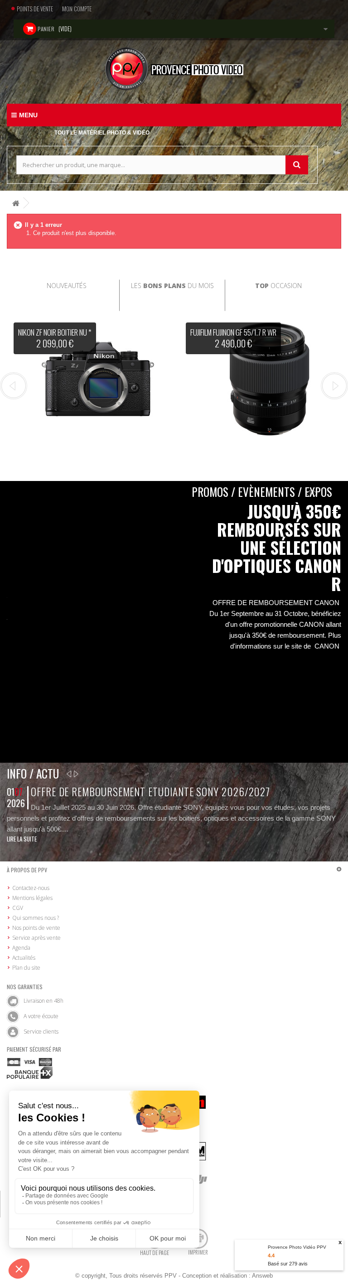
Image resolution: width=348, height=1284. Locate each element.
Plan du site (26, 967)
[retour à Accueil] (15, 203)
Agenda (21, 948)
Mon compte (77, 8)
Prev (13, 385)
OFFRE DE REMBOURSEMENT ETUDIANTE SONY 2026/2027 (150, 791)
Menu (28, 115)
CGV (17, 908)
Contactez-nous (30, 888)
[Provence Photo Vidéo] (174, 68)
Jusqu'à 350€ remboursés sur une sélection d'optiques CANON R (276, 547)
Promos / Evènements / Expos (262, 491)
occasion (278, 285)
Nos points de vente (36, 928)
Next (334, 385)
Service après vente (36, 938)
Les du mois (172, 285)
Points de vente (35, 8)
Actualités (23, 958)
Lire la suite (22, 838)
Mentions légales (32, 898)
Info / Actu (33, 773)
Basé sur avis (288, 1263)
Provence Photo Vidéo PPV (297, 1247)
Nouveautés (67, 285)
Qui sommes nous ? (35, 918)
